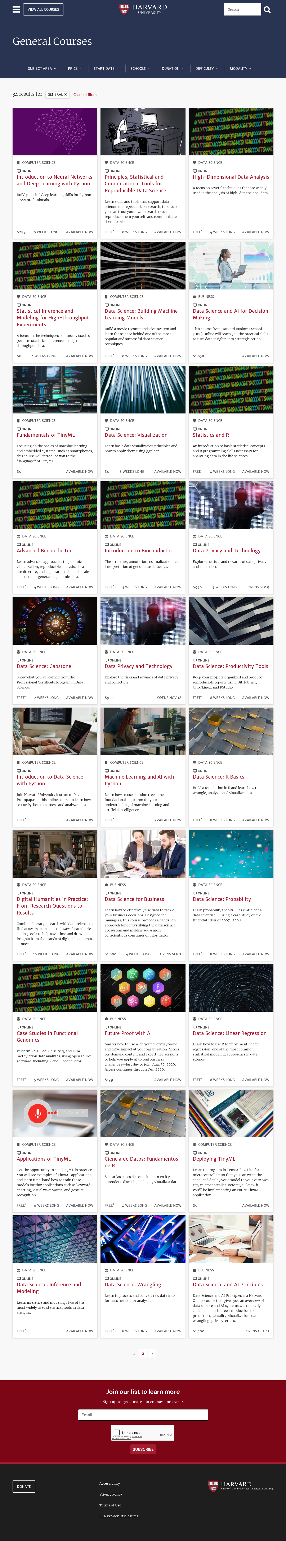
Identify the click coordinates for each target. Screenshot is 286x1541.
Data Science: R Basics (218, 777)
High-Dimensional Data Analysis (231, 177)
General (55, 94)
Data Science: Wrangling (133, 1284)
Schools (138, 68)
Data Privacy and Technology (227, 551)
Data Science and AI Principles (228, 1284)
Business (206, 297)
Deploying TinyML (214, 1159)
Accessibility (109, 1483)
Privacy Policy (110, 1494)
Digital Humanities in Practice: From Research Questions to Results (52, 906)
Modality (238, 68)
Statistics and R (211, 435)
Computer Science (39, 162)
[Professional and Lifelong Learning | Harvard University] (143, 9)
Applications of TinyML (44, 1159)
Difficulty (205, 68)
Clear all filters (85, 95)
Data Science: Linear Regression (230, 1033)
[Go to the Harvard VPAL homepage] (240, 1486)
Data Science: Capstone (44, 666)
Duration (170, 68)
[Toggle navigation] (16, 9)
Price (73, 68)
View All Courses (43, 9)
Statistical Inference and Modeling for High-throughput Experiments (53, 317)
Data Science (122, 162)
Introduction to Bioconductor (138, 551)
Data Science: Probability (222, 899)
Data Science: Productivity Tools (230, 666)
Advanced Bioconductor (44, 551)
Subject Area (40, 68)
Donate (24, 1486)
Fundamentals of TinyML (46, 435)
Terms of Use (110, 1505)
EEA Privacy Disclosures (118, 1516)
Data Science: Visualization (136, 435)
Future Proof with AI (128, 1033)
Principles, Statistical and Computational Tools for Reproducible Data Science (135, 183)
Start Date (104, 68)
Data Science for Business (134, 899)
